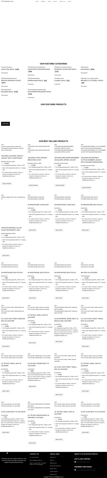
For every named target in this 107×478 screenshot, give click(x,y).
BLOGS (69, 1)
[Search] (100, 1)
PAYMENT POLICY (53, 474)
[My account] (102, 1)
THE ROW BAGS (85, 276)
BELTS (55, 1)
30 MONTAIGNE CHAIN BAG (38, 205)
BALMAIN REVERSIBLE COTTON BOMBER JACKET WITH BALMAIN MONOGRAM (92, 160)
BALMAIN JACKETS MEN (8, 161)
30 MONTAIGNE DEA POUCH (91, 205)
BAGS (49, 1)
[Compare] (3, 153)
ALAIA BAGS (4, 324)
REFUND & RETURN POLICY (55, 465)
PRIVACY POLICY (53, 468)
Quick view (3, 187)
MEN (37, 1)
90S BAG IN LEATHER (89, 272)
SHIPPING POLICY (53, 463)
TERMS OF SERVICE (54, 471)
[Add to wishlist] (3, 180)
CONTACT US (53, 457)
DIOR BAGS (31, 208)
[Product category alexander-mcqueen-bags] (53, 82)
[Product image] (13, 149)
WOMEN (43, 1)
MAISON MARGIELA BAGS (8, 233)
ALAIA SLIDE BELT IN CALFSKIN (13, 412)
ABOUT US (62, 1)
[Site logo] (7, 1)
